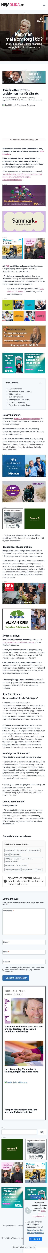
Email (6, 952)
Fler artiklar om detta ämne (19, 405)
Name (6, 942)
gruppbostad (21, 850)
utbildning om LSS (28, 869)
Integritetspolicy (9, 1226)
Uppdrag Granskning (12, 869)
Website (6, 961)
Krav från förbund (16, 397)
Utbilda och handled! (17, 402)
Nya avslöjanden (15, 389)
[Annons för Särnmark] (24, 232)
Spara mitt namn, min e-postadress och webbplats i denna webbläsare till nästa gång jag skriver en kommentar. (24, 970)
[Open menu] (44, 5)
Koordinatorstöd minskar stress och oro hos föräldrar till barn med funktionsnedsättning (24, 1029)
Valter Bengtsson (11, 98)
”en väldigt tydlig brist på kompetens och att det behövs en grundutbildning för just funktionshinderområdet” (22, 177)
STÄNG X (35, 1197)
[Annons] (24, 61)
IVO (7, 855)
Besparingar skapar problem (20, 391)
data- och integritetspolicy (39, 1213)
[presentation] (24, 1010)
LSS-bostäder (22, 865)
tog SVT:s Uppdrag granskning (27, 419)
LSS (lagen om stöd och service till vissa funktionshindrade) (19, 860)
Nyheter (23, 100)
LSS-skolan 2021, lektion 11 (25, 290)
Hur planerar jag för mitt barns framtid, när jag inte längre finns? (22, 1070)
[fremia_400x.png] (34, 519)
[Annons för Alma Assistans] (24, 77)
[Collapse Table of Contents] (41, 382)
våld (39, 869)
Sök (3, 1128)
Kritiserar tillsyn (15, 394)
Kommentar (8, 911)
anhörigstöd (9, 850)
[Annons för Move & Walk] (24, 320)
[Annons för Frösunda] (24, 476)
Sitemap (21, 1226)
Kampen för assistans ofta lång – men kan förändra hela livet (22, 1110)
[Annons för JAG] (34, 258)
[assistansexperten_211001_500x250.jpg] (24, 206)
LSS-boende (10, 865)
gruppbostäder (34, 850)
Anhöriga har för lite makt (19, 399)
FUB (7, 266)
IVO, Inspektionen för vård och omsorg (18, 642)
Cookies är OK (35, 1239)
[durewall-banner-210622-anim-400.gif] (12, 519)
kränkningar (15, 855)
